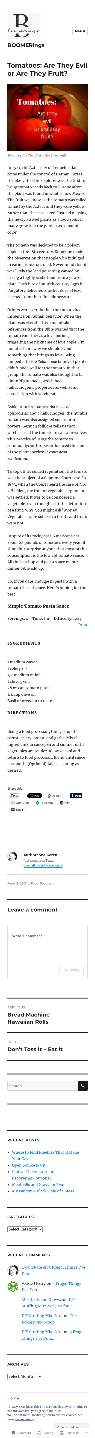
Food (35, 883)
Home (13, 1398)
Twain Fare (32, 1267)
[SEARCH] (83, 1086)
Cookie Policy (24, 1419)
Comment (71, 969)
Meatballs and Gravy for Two (38, 1184)
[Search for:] (42, 1085)
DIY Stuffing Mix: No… (42, 1315)
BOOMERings (26, 45)
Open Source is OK (28, 1165)
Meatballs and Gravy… (42, 1299)
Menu (80, 31)
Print (83, 625)
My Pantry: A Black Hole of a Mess (43, 1191)
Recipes (46, 883)
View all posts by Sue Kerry (43, 865)
